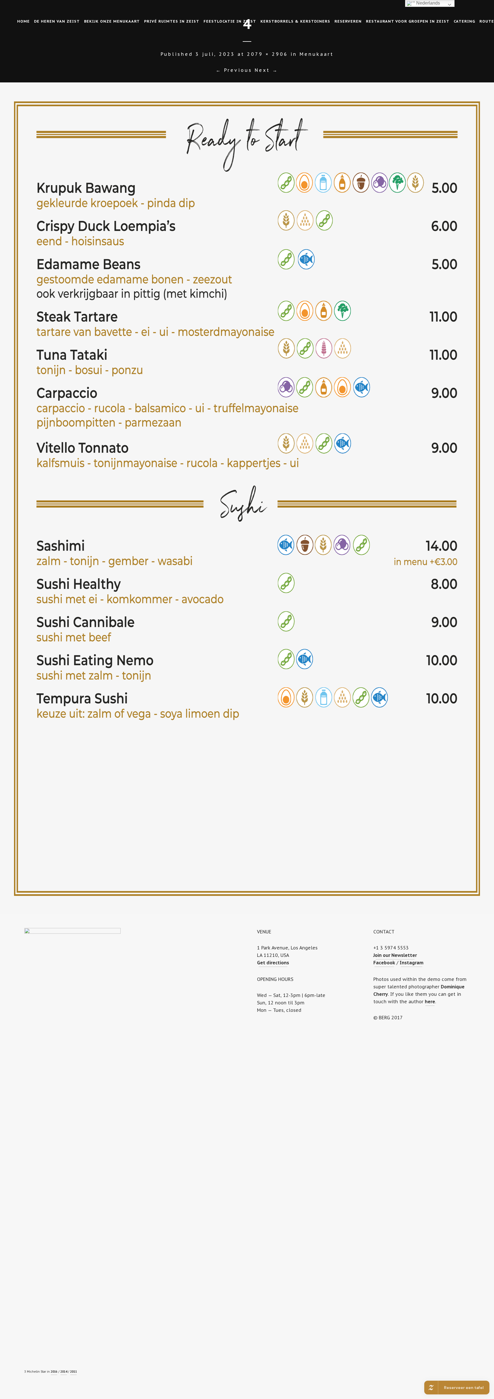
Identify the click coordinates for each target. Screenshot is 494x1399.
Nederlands (427, 3)
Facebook (384, 962)
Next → (266, 70)
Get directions (273, 962)
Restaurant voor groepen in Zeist (407, 21)
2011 (73, 1372)
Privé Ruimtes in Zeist (171, 21)
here (430, 1001)
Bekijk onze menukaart (112, 21)
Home (23, 21)
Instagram (411, 962)
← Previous (234, 70)
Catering (464, 21)
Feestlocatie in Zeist (230, 21)
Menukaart (317, 54)
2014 (63, 1372)
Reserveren (348, 21)
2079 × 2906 (267, 54)
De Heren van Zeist (57, 21)
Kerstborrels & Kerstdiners (295, 21)
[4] (247, 498)
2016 (54, 1372)
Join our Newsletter (395, 955)
